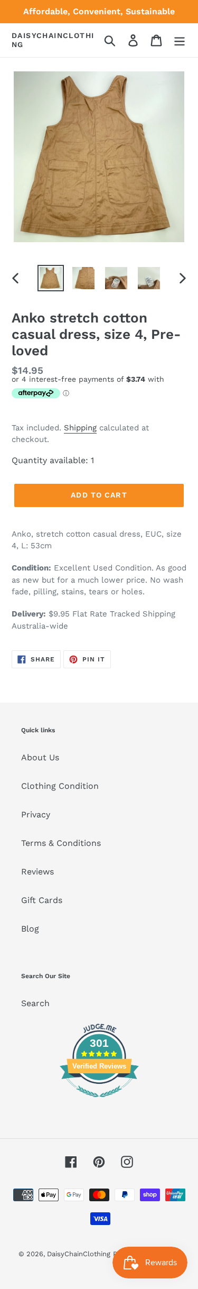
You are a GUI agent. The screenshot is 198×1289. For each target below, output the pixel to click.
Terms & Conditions (61, 843)
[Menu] (179, 40)
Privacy (35, 814)
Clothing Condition (60, 786)
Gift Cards (41, 900)
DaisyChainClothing (53, 40)
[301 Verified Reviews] (99, 1103)
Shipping (80, 427)
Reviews (37, 872)
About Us (40, 757)
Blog (30, 929)
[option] (50, 278)
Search (35, 1003)
